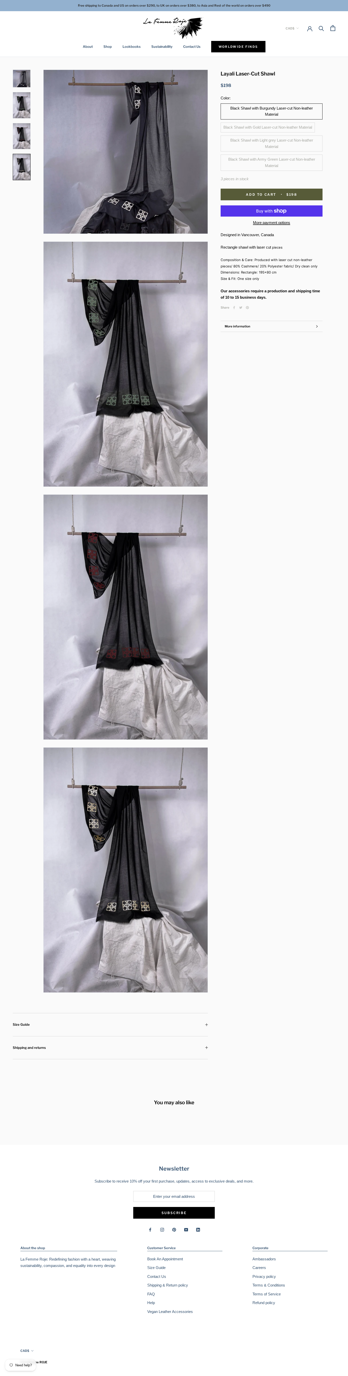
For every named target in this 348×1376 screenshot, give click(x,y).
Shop (107, 46)
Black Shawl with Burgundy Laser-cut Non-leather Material (271, 111)
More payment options (271, 222)
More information (237, 326)
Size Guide (21, 1024)
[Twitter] (240, 307)
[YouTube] (186, 1230)
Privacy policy (264, 1276)
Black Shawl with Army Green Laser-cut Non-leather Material (271, 162)
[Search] (321, 28)
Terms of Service (266, 1294)
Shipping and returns (29, 1048)
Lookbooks (132, 46)
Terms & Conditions (268, 1285)
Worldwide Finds (238, 47)
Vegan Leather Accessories (170, 1311)
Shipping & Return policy (167, 1285)
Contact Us (191, 46)
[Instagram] (162, 1230)
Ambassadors (264, 1259)
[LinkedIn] (198, 1230)
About (88, 46)
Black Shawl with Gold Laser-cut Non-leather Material (267, 127)
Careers (259, 1267)
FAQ (151, 1294)
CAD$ (290, 28)
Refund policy (263, 1303)
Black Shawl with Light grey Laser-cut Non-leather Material (271, 143)
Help (151, 1303)
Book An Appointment (165, 1259)
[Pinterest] (247, 307)
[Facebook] (234, 307)
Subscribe (174, 1213)
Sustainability (161, 46)
